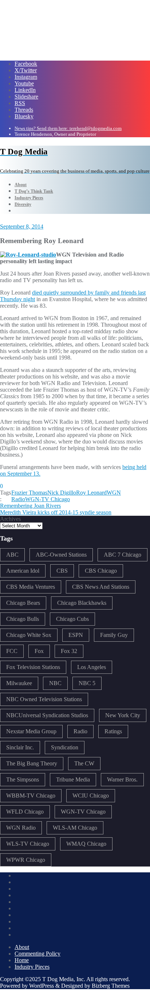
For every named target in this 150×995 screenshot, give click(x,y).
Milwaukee (19, 683)
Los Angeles (91, 667)
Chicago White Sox (28, 635)
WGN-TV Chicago (47, 499)
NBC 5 (87, 683)
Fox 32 (69, 651)
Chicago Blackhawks (81, 603)
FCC (11, 651)
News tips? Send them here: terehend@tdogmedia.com (68, 128)
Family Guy (114, 635)
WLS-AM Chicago (75, 828)
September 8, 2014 (21, 226)
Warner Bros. (122, 779)
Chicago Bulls (22, 619)
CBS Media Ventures (30, 587)
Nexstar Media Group (31, 731)
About (22, 947)
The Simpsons (22, 779)
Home (22, 960)
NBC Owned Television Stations (44, 699)
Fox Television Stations (33, 667)
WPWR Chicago (25, 860)
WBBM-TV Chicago (30, 795)
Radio (80, 731)
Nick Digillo (61, 492)
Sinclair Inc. (20, 747)
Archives (10, 519)
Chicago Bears (23, 603)
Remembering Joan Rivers (30, 506)
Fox (39, 651)
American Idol (22, 571)
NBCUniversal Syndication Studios (47, 715)
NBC (55, 683)
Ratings (113, 731)
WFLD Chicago (25, 811)
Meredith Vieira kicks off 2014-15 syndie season (55, 512)
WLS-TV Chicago (27, 844)
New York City (122, 715)
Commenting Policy (37, 953)
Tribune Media (73, 779)
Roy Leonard (91, 492)
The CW (84, 763)
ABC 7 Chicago (122, 555)
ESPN (75, 635)
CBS (62, 571)
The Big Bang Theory (31, 763)
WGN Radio (21, 828)
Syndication (64, 747)
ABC (12, 555)
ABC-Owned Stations (61, 555)
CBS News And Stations (100, 587)
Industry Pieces (32, 967)
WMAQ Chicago (86, 844)
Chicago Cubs (72, 619)
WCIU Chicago (90, 795)
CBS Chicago (101, 571)
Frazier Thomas (29, 492)
